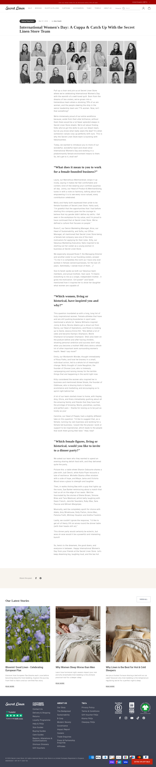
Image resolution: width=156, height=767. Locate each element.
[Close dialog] (120, 353)
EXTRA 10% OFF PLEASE (100, 396)
